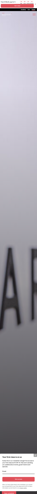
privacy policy (23, 488)
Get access (18, 479)
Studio (33, 9)
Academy (23, 9)
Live (29, 9)
